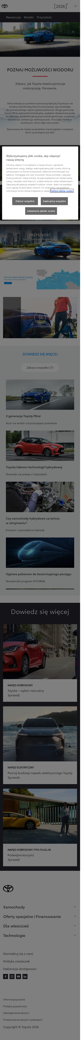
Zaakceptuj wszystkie (54, 201)
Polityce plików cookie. (62, 190)
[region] (40, 183)
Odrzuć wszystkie (25, 201)
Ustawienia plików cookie (41, 210)
